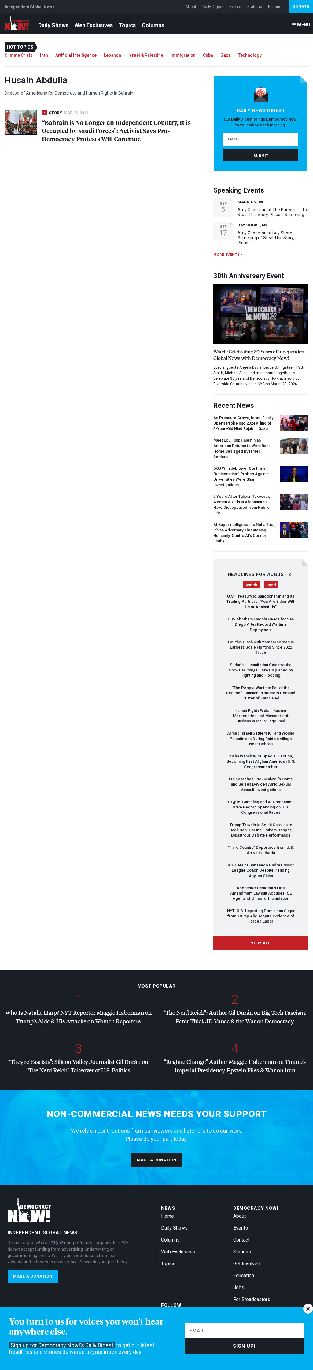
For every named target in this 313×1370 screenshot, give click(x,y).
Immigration (183, 55)
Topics (127, 25)
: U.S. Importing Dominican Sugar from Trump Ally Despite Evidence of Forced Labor (261, 916)
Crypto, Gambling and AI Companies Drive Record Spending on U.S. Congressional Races (260, 807)
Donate (301, 7)
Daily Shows (53, 25)
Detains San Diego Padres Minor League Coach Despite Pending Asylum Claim (261, 870)
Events (235, 6)
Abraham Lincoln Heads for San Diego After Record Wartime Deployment (261, 624)
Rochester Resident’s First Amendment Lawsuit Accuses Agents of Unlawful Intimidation (261, 893)
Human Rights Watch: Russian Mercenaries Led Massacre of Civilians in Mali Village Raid (261, 715)
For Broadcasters (251, 1299)
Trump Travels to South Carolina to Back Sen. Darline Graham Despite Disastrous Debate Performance (261, 830)
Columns (153, 25)
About (190, 6)
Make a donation (156, 1160)
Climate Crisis (19, 55)
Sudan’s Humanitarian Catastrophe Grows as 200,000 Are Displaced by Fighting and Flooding (261, 670)
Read (271, 585)
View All (261, 943)
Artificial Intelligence (76, 55)
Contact (241, 1240)
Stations (254, 6)
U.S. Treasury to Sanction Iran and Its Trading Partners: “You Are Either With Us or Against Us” (260, 601)
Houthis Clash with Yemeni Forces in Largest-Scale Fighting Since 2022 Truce (261, 647)
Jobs (238, 1287)
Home (167, 1216)
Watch (251, 585)
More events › (227, 255)
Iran (44, 55)
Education (243, 1275)
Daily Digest (212, 6)
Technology (250, 55)
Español (275, 6)
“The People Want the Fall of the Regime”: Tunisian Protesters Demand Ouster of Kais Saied (260, 693)
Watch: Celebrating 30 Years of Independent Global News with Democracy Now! (259, 354)
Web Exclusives (94, 25)
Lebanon (112, 55)
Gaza (225, 55)
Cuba (208, 55)
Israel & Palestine (145, 55)
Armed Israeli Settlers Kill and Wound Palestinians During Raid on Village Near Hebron (260, 738)
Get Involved (246, 1264)
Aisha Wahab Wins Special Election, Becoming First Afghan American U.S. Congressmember (260, 761)
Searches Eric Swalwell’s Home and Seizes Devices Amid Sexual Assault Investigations (261, 784)
